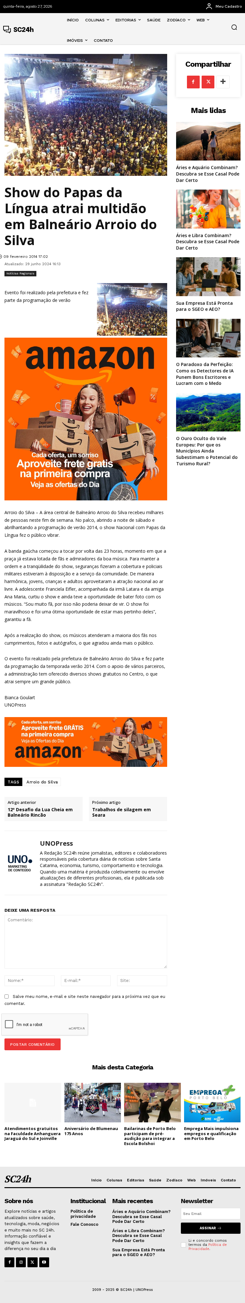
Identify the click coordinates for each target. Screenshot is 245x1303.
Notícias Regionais (20, 273)
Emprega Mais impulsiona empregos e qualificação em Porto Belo (211, 1133)
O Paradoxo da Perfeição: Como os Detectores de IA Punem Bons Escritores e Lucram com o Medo (205, 373)
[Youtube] (44, 1262)
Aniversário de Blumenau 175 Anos (91, 1131)
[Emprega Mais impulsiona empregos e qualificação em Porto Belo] (212, 1102)
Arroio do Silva (42, 782)
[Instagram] (21, 1262)
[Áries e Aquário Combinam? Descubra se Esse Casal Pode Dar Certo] (208, 141)
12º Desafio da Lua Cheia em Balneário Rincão (40, 812)
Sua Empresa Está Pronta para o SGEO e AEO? (204, 306)
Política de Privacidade (208, 1247)
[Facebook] (193, 82)
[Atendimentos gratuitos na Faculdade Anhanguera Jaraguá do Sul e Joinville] (32, 1102)
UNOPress (56, 843)
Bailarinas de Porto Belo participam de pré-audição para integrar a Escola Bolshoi (150, 1136)
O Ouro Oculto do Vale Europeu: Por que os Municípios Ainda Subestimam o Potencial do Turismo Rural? (207, 450)
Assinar (208, 1228)
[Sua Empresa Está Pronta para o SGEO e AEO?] (208, 276)
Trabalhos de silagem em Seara (121, 812)
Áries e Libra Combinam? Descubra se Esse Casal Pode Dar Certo (207, 241)
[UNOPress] (19, 863)
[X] (208, 82)
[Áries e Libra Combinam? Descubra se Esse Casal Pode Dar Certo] (208, 209)
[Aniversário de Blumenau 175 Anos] (92, 1102)
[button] (234, 27)
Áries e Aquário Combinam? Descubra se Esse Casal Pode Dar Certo (207, 173)
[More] (223, 82)
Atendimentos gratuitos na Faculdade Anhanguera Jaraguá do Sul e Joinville (32, 1133)
